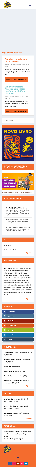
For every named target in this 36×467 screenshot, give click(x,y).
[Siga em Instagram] (14, 463)
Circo (6, 66)
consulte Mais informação (16, 79)
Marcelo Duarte (16, 64)
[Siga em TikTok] (22, 463)
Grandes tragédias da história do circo (16, 60)
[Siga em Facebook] (10, 463)
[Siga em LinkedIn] (26, 463)
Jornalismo (8, 98)
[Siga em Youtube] (18, 463)
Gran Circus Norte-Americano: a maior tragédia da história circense (15, 90)
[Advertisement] (18, 28)
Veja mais (29, 253)
